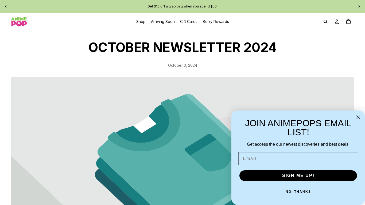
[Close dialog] (358, 117)
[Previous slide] (6, 6)
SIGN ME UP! (298, 175)
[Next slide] (359, 6)
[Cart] (348, 21)
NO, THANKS (298, 192)
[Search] (325, 21)
